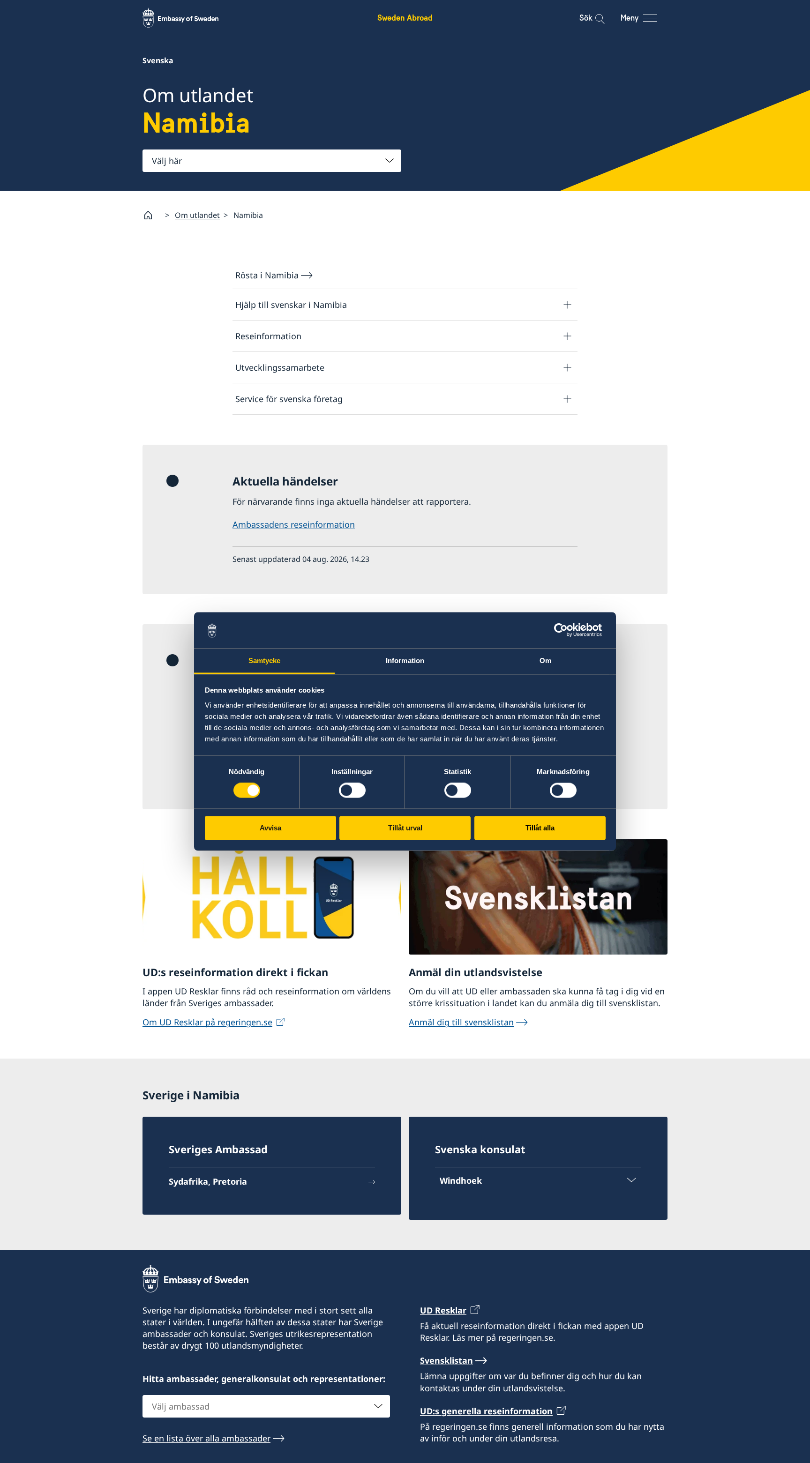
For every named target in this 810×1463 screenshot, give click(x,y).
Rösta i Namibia (267, 275)
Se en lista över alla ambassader (206, 1438)
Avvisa (270, 828)
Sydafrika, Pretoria (208, 1181)
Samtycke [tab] (264, 660)
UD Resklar (443, 1310)
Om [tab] (545, 660)
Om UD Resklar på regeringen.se (207, 1022)
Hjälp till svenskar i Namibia (291, 304)
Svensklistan (446, 1360)
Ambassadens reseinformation (293, 524)
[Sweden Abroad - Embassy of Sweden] (189, 18)
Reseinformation (268, 336)
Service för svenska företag (289, 398)
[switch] (352, 790)
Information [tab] (405, 660)
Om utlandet (197, 215)
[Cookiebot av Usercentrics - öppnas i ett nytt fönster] (565, 630)
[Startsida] (151, 215)
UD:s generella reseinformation (486, 1411)
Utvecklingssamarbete (279, 367)
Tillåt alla (540, 828)
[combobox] (271, 160)
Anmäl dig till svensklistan (461, 1022)
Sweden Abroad (405, 17)
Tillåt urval (405, 828)
